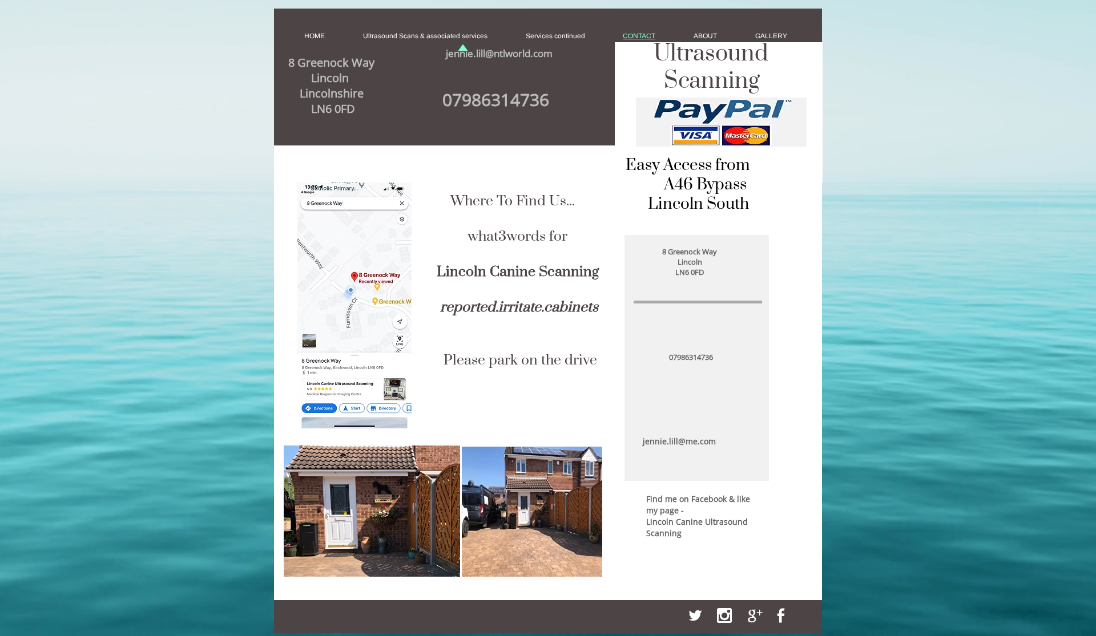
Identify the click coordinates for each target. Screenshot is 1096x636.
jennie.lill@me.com (679, 441)
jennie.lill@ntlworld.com (499, 53)
